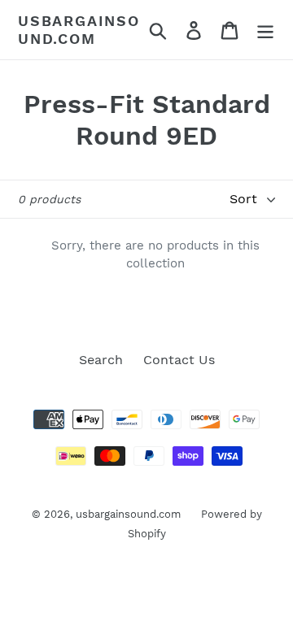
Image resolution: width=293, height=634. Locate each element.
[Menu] (265, 29)
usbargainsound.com (79, 29)
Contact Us (179, 359)
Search (101, 359)
